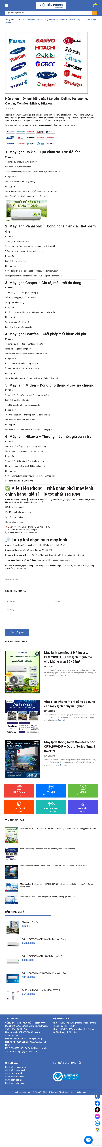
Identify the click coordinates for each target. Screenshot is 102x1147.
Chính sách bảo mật (14, 1080)
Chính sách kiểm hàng (15, 1083)
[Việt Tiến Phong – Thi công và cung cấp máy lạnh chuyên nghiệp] (22, 717)
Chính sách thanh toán (15, 1067)
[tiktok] (97, 1109)
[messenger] (97, 1116)
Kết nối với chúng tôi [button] (67, 1062)
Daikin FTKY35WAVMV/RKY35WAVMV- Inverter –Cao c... (45, 973)
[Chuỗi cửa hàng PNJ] (13, 927)
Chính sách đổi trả (13, 1073)
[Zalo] (97, 1123)
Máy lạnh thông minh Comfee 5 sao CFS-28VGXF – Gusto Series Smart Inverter (69, 746)
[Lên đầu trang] (97, 1137)
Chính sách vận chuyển (15, 1070)
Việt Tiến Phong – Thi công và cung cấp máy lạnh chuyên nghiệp (47, 849)
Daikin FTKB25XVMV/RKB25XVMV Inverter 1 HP (42, 956)
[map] (97, 1129)
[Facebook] (97, 1103)
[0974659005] (97, 1096)
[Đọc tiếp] (63, 675)
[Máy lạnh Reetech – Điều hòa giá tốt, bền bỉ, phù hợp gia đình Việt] (11, 900)
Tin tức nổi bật (14, 820)
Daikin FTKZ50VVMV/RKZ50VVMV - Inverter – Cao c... (44, 939)
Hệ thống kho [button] (62, 1018)
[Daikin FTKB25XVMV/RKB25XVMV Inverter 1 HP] (13, 961)
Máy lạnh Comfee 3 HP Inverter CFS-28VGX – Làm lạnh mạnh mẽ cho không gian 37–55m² (68, 657)
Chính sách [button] (12, 1062)
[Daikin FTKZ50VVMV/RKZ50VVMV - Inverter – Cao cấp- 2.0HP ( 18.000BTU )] (13, 944)
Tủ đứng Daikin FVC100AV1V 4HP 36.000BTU (41, 990)
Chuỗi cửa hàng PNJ (30, 922)
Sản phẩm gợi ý (14, 912)
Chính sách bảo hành (14, 1076)
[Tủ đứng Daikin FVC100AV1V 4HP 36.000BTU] (13, 995)
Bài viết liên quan (16, 641)
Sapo (84, 1092)
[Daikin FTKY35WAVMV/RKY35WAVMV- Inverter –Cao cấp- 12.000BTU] (13, 978)
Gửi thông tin (17, 632)
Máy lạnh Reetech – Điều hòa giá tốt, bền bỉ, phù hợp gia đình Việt (47, 897)
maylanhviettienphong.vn (26, 530)
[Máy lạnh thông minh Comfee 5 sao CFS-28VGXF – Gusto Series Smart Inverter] (22, 759)
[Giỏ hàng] (94, 5)
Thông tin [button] (12, 1018)
